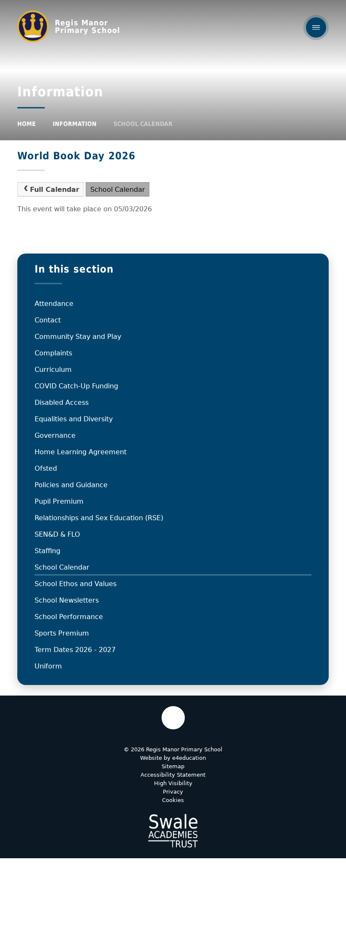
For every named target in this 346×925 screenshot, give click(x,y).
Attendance (54, 304)
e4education (189, 758)
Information (75, 123)
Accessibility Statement (173, 775)
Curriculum (53, 370)
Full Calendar (54, 190)
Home (26, 123)
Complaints (53, 353)
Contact (48, 320)
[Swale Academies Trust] (173, 831)
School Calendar (143, 123)
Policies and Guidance (71, 485)
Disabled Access (62, 402)
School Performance (69, 617)
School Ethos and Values (75, 584)
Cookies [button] (173, 800)
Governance (55, 435)
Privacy (173, 792)
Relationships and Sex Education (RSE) (99, 518)
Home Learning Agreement (81, 452)
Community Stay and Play (78, 337)
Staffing (47, 551)
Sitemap (173, 766)
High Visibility (173, 783)
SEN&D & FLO (57, 534)
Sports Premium (62, 633)
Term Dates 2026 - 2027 (75, 650)
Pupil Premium (59, 501)
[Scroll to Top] (173, 717)
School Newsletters (67, 600)
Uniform (48, 666)
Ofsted (46, 468)
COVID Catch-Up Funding (76, 386)
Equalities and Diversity (74, 419)
